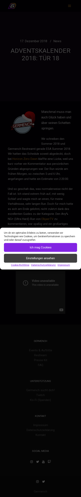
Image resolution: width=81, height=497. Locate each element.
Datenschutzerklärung (43, 265)
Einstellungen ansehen (40, 258)
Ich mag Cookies (41, 247)
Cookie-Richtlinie (20, 265)
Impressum (64, 265)
